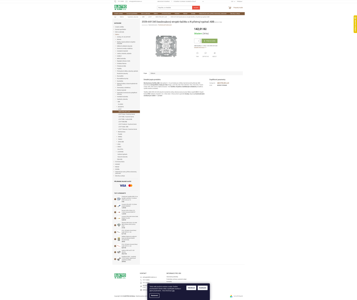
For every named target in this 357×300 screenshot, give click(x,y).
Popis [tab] (145, 73)
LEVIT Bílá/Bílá (122, 121)
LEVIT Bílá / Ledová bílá (125, 119)
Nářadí (117, 167)
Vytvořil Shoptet (238, 296)
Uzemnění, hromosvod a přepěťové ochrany (127, 93)
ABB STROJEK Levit (124, 111)
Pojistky (119, 68)
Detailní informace (199, 47)
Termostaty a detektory (123, 87)
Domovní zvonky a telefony (125, 48)
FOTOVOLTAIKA (119, 161)
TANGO (120, 139)
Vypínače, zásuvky (122, 99)
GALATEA (120, 149)
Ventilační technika (122, 96)
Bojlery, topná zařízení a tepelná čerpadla (126, 42)
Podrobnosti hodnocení (165, 25)
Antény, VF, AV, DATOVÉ (123, 37)
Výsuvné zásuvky (122, 157)
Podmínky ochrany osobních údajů (185, 1)
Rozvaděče (120, 76)
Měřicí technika (121, 58)
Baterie (119, 39)
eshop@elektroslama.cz (150, 277)
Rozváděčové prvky (122, 78)
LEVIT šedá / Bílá (123, 126)
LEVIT (119, 109)
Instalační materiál (122, 51)
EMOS (119, 146)
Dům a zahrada (119, 32)
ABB (119, 101)
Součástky (120, 81)
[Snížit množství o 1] (201, 42)
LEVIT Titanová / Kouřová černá (127, 129)
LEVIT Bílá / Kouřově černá (126, 116)
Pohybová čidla (121, 66)
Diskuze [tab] (153, 73)
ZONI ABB (121, 141)
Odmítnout (191, 288)
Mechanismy (121, 131)
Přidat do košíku (211, 41)
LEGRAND (120, 151)
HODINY (117, 164)
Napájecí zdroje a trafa (123, 61)
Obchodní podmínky (163, 1)
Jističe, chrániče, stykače (124, 53)
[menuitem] (118, 13)
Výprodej (119, 159)
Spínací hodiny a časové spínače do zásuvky (127, 84)
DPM (119, 144)
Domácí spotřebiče (120, 29)
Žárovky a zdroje (120, 176)
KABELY (119, 56)
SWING (120, 136)
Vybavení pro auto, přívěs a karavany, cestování (126, 172)
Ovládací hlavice (121, 63)
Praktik (120, 134)
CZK (232, 1)
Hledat (196, 7)
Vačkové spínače (122, 154)
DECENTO (121, 106)
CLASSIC (120, 104)
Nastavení (154, 295)
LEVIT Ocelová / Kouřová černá (127, 124)
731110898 (146, 280)
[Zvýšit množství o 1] (201, 40)
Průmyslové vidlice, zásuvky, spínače (127, 71)
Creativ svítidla (119, 27)
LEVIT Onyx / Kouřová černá (126, 114)
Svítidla (117, 169)
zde (173, 291)
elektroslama (146, 290)
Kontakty (169, 281)
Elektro (117, 34)
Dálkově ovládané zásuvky (124, 46)
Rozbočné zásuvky (122, 73)
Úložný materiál (121, 90)
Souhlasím (202, 288)
